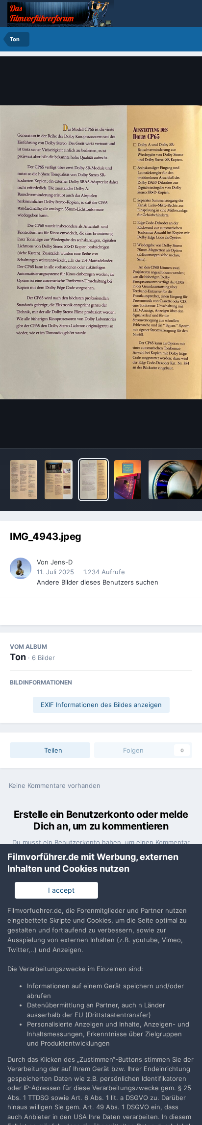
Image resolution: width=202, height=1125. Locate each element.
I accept (59, 890)
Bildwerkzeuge (155, 431)
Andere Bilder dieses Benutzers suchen (97, 582)
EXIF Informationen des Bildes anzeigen (101, 705)
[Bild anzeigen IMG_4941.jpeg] (23, 479)
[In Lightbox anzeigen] (101, 252)
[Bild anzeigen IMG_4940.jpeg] (59, 479)
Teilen (52, 750)
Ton (18, 657)
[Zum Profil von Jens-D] (20, 568)
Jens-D (61, 562)
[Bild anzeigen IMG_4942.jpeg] (128, 479)
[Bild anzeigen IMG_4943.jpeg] (93, 479)
